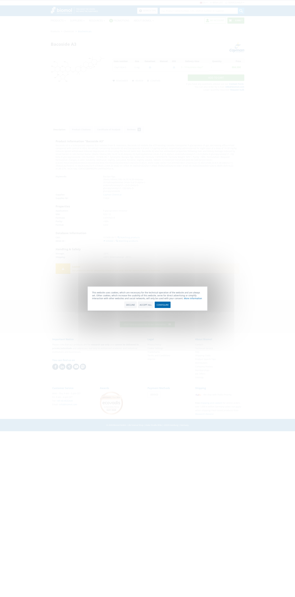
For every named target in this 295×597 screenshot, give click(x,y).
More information (193, 298)
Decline (130, 304)
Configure (163, 304)
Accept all (146, 304)
